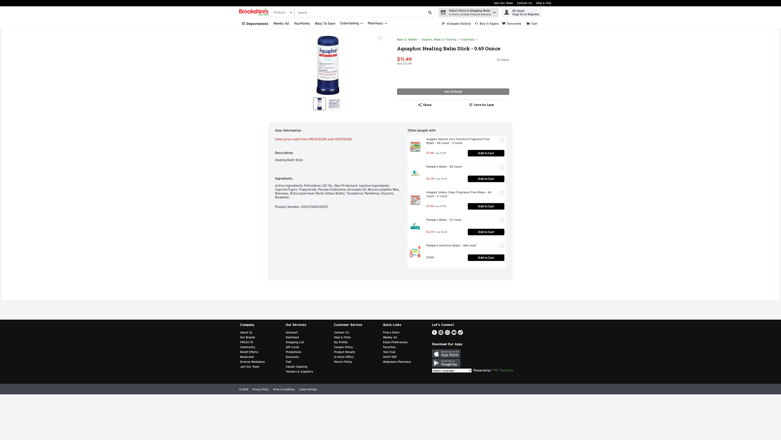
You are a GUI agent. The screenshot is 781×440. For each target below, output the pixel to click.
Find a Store (391, 332)
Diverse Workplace (252, 361)
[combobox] (283, 12)
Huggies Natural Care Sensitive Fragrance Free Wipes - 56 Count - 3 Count (458, 141)
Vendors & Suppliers (299, 371)
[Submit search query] (430, 12)
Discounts (292, 357)
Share (427, 105)
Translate (506, 370)
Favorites (389, 347)
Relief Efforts (249, 352)
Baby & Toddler (407, 39)
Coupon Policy (343, 347)
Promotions (293, 352)
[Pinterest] (440, 334)
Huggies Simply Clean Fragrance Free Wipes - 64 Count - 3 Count (459, 194)
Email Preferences (395, 342)
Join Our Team (503, 3)
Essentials (468, 39)
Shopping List (295, 342)
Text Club (389, 352)
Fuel (288, 361)
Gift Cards (292, 347)
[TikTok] (460, 334)
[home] (254, 12)
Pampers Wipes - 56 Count (444, 166)
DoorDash (292, 337)
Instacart (292, 332)
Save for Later (484, 105)
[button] (494, 11)
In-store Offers (344, 357)
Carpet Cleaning (296, 366)
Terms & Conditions (284, 389)
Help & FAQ (543, 3)
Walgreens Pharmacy (397, 361)
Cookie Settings (308, 389)
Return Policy (343, 361)
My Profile (341, 342)
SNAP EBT (390, 357)
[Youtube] (454, 334)
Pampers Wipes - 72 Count (443, 219)
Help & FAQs (342, 337)
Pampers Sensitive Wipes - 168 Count (451, 245)
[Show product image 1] (319, 104)
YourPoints (302, 23)
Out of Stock (453, 92)
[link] (456, 23)
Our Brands (247, 337)
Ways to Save (325, 23)
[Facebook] (434, 334)
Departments (257, 23)
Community (247, 347)
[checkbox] (380, 38)
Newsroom (247, 357)
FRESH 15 (246, 342)
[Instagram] (447, 334)
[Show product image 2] (334, 104)
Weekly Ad (281, 23)
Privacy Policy (260, 389)
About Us (246, 332)
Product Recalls (344, 352)
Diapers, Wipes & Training (439, 39)
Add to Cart (486, 153)
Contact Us (524, 3)
